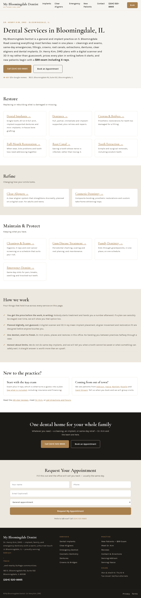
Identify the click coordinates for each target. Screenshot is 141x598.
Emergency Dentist (69, 550)
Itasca (108, 386)
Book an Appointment (48, 69)
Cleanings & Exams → (20, 243)
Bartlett (116, 386)
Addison (100, 386)
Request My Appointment (70, 511)
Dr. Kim (39, 400)
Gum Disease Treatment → (69, 243)
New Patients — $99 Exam (113, 541)
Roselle (124, 386)
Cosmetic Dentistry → (89, 194)
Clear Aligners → (18, 194)
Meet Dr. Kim (107, 545)
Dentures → (60, 116)
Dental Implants (67, 541)
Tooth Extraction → (110, 144)
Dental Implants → (19, 116)
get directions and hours (58, 400)
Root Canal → (61, 144)
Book (132, 5)
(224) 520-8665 (114, 5)
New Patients (88, 5)
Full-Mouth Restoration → (23, 144)
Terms (135, 593)
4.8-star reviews (20, 400)
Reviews (105, 550)
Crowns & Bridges (68, 562)
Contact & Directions (111, 554)
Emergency (74, 3)
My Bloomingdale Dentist (20, 5)
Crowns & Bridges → (111, 116)
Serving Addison (109, 558)
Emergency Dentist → (20, 267)
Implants (46, 3)
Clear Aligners (59, 5)
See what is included (17, 390)
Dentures (64, 558)
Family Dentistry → (110, 243)
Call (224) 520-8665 (17, 68)
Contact (101, 3)
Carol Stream (81, 390)
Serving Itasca (108, 562)
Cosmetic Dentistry (69, 554)
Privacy (126, 593)
